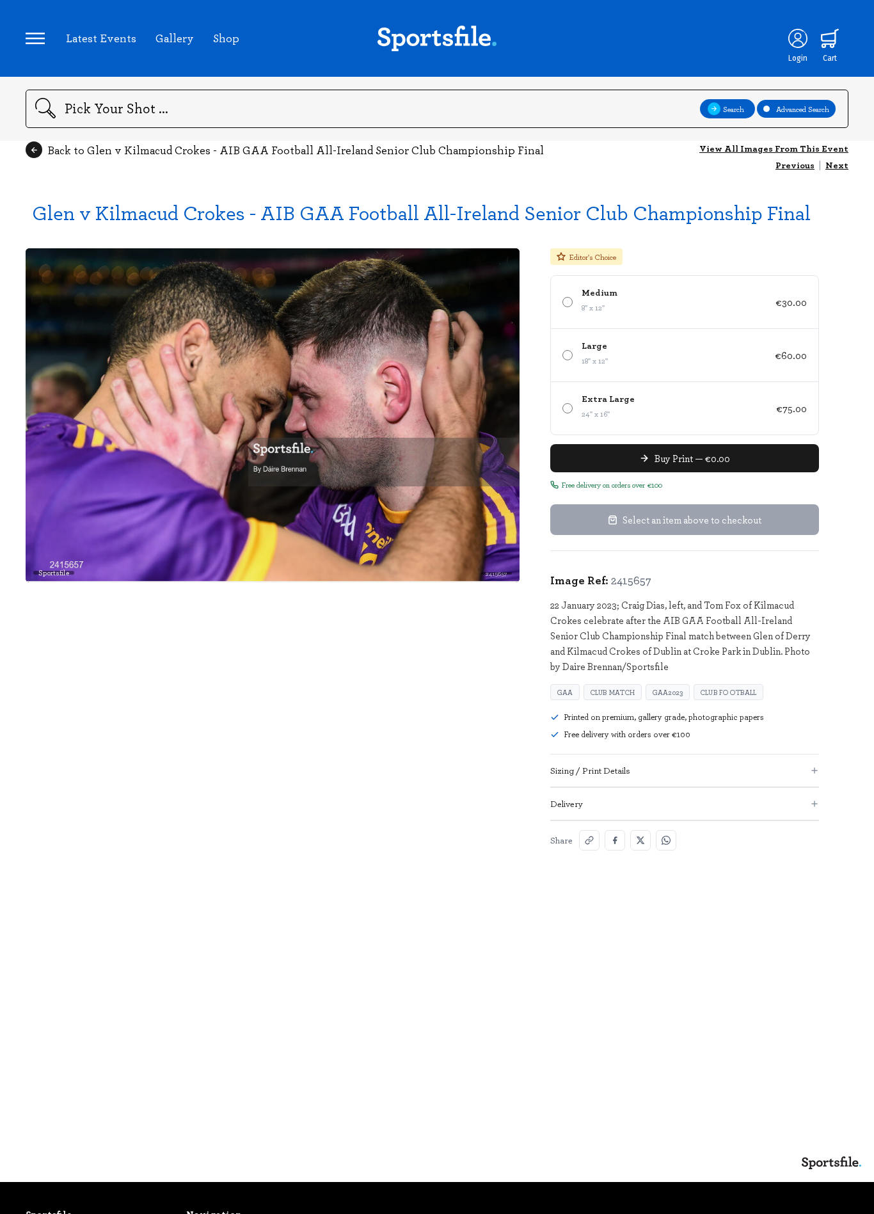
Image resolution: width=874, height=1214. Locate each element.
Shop (226, 37)
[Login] (798, 38)
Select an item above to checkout (692, 519)
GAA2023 (667, 692)
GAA (565, 692)
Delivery (566, 803)
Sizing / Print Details (590, 770)
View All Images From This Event (773, 148)
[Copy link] (589, 840)
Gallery (174, 37)
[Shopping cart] (830, 38)
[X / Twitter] (640, 840)
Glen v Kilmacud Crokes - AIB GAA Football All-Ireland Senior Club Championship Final (421, 212)
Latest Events (101, 37)
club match (612, 692)
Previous (794, 165)
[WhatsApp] (666, 840)
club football (728, 692)
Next (836, 165)
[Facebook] (615, 840)
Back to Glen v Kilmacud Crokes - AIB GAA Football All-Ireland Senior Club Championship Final (295, 149)
